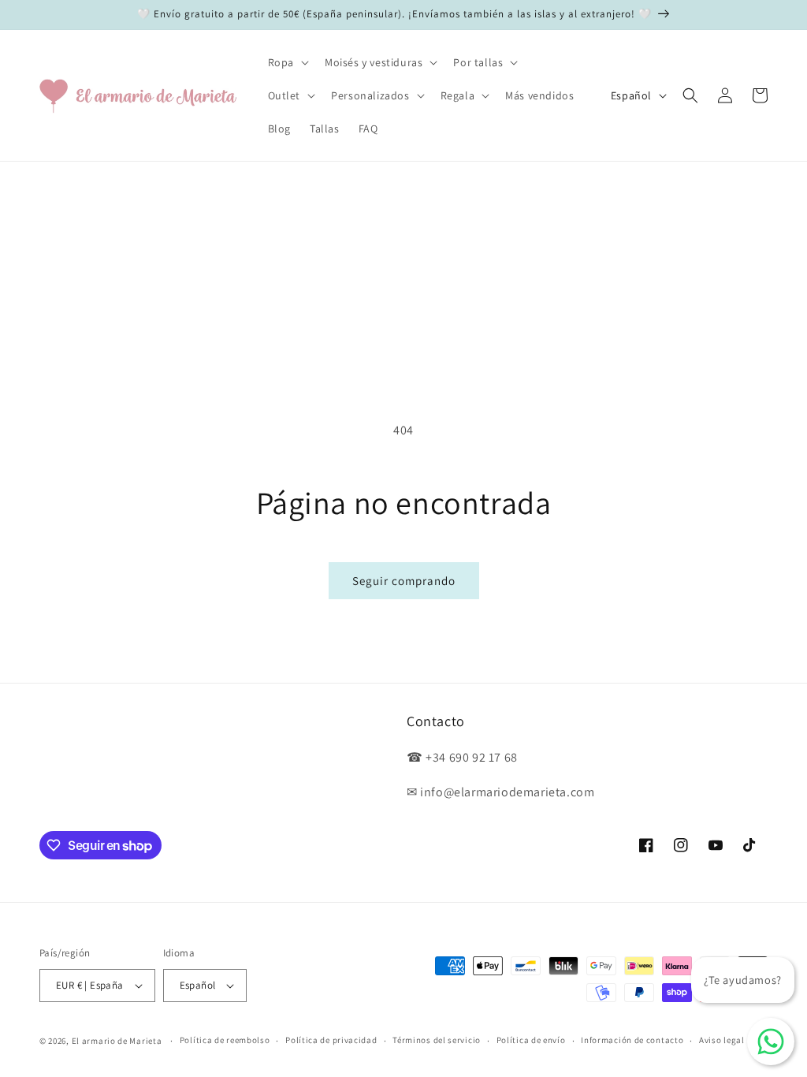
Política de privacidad (331, 1039)
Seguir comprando (404, 580)
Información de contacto (632, 1039)
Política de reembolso (225, 1039)
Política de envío (531, 1039)
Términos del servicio (436, 1039)
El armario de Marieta (117, 1040)
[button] (286, 62)
